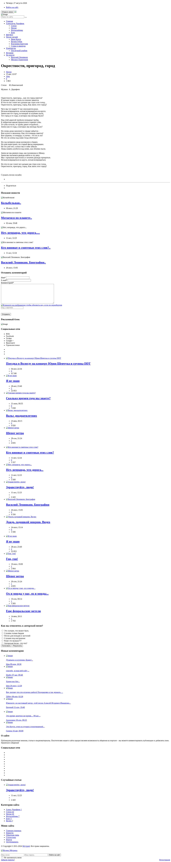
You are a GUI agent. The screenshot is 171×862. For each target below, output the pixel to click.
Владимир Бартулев (19, 44)
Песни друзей (12, 37)
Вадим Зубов (16, 41)
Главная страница (13, 831)
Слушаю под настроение (14, 638)
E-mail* (4, 280)
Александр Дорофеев (15, 23)
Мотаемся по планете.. (16, 217)
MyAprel (26, 846)
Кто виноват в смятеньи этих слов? (30, 452)
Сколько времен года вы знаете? (28, 398)
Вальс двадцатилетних (21, 415)
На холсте (10, 55)
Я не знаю (13, 380)
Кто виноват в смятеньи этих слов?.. (25, 247)
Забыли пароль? (8, 860)
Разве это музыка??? (12, 641)
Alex (8, 76)
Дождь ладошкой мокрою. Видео (28, 522)
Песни (14, 28)
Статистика (11, 837)
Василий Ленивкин (19, 57)
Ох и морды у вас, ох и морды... (27, 593)
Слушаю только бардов (14, 633)
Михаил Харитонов (19, 60)
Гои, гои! (12, 559)
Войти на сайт (12, 7)
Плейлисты (11, 48)
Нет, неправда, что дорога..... (20, 232)
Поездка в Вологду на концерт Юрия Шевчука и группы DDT (48, 363)
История (9, 53)
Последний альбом (19, 50)
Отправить (6, 314)
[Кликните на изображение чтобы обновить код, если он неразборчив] (31, 305)
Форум (9, 840)
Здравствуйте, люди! (20, 487)
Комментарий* (7, 283)
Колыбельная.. (11, 203)
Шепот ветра (15, 433)
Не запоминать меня (12, 857)
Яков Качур (16, 39)
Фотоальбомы (17, 30)
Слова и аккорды (18, 46)
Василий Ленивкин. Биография (27, 504)
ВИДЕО (9, 35)
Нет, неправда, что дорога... (24, 469)
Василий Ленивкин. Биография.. (23, 262)
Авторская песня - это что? (15, 643)
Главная (9, 21)
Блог (13, 32)
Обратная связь (12, 835)
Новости (9, 833)
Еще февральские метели (23, 611)
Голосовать (6, 646)
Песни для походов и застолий (17, 636)
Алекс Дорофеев (14, 809)
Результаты (17, 646)
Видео (9, 821)
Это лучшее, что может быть (16, 631)
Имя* (3, 278)
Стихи (14, 26)
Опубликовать (12, 842)
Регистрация (164, 860)
